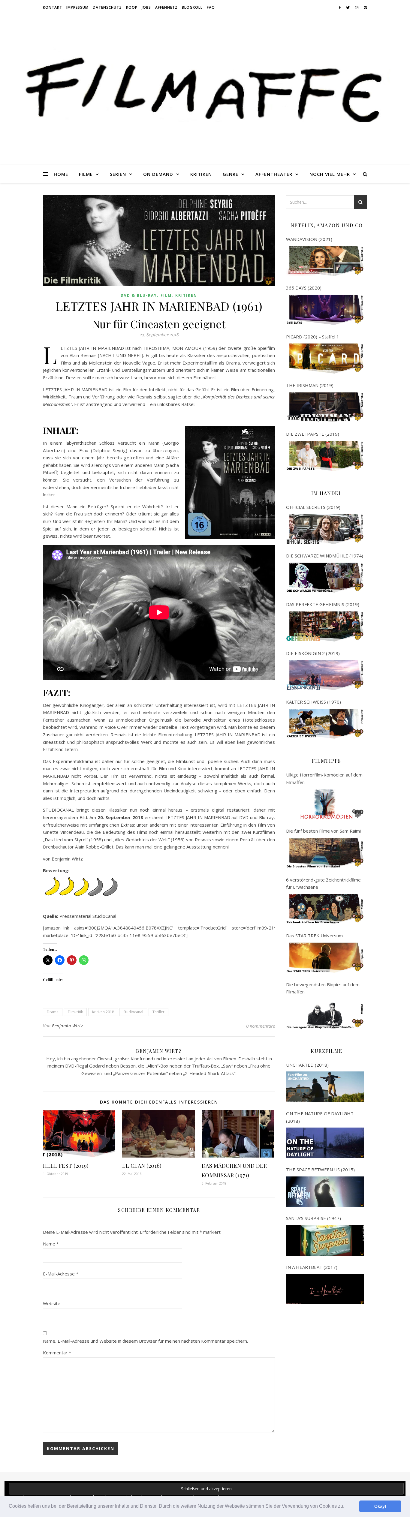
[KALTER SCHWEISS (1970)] (325, 724)
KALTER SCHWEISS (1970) (313, 702)
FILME (86, 174)
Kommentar (57, 1353)
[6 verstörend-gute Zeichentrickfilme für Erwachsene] (325, 909)
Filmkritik (75, 1011)
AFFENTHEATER (273, 174)
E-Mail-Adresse (60, 1274)
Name (51, 1244)
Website (51, 1303)
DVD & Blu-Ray (139, 295)
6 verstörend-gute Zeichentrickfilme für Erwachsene (323, 883)
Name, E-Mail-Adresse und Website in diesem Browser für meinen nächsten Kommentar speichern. (145, 1341)
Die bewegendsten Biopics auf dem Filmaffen (323, 988)
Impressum (77, 7)
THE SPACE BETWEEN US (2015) (320, 1170)
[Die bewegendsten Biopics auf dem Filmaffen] (325, 1014)
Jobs (146, 7)
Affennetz (166, 7)
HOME (61, 174)
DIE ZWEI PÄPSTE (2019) (312, 434)
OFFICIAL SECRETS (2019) (313, 507)
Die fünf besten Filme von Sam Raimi (323, 831)
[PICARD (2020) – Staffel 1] (325, 358)
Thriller (158, 1011)
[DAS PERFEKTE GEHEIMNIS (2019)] (325, 626)
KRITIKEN (201, 174)
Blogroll (192, 7)
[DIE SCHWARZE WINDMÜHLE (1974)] (325, 578)
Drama (53, 1011)
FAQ (211, 7)
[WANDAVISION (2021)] (325, 261)
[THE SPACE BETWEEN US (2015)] (325, 1191)
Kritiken (186, 295)
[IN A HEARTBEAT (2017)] (325, 1289)
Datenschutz (107, 7)
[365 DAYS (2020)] (325, 310)
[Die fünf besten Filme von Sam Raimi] (325, 853)
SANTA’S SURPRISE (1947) (313, 1218)
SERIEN (118, 174)
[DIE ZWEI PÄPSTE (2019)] (325, 456)
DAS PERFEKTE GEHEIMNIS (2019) (322, 604)
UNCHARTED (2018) (307, 1065)
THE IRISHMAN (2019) (309, 385)
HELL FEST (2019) (66, 1165)
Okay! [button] (380, 1506)
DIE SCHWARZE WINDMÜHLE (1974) (324, 556)
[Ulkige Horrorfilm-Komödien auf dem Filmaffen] (325, 804)
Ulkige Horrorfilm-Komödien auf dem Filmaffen (324, 778)
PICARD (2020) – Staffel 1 (312, 337)
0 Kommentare (260, 1026)
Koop (131, 7)
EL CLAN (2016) (141, 1165)
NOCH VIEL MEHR (329, 174)
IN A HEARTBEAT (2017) (311, 1267)
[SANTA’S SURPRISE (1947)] (325, 1240)
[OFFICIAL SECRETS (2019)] (325, 529)
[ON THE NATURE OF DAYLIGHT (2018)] (325, 1143)
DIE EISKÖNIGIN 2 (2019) (313, 653)
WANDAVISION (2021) (309, 239)
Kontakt (52, 7)
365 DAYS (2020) (303, 288)
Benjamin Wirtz (67, 1026)
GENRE (230, 174)
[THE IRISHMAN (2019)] (325, 407)
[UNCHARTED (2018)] (325, 1086)
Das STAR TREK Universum (314, 936)
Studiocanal (133, 1011)
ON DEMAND (158, 174)
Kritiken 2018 (103, 1011)
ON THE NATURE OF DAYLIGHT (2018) (320, 1117)
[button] (346, 1507)
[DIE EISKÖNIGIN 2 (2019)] (325, 675)
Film (166, 295)
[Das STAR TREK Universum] (325, 957)
